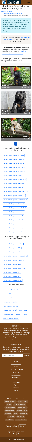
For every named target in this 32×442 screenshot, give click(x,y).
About (16, 385)
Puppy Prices (16, 378)
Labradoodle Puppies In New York (13, 244)
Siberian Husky (9, 410)
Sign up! (22, 426)
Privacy (16, 367)
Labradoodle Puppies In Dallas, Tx (13, 187)
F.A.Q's (16, 390)
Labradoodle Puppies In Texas (12, 264)
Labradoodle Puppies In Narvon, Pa (13, 155)
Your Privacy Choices (16, 369)
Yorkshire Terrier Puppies (10, 306)
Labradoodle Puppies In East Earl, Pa (13, 163)
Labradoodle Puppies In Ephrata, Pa (13, 159)
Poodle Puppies (23, 310)
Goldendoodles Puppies (10, 302)
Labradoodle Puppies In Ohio (11, 272)
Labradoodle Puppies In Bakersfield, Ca (14, 232)
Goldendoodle (22, 407)
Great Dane (20, 416)
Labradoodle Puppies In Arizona (12, 280)
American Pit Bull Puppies (10, 318)
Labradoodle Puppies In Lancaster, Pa (14, 171)
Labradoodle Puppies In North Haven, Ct (15, 224)
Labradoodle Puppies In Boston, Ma (13, 212)
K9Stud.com (20, 440)
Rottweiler (8, 413)
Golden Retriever (10, 407)
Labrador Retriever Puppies (11, 298)
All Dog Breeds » (21, 420)
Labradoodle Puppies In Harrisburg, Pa (14, 179)
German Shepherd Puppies (11, 290)
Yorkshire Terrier (22, 410)
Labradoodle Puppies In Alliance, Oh (13, 204)
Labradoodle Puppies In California (13, 252)
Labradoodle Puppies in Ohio (12, 14)
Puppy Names (16, 375)
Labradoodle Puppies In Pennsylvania (14, 268)
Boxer (15, 413)
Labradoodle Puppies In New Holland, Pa (15, 200)
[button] (11, 85)
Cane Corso (9, 420)
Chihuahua (11, 416)
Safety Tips (16, 372)
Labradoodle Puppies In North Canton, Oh (15, 191)
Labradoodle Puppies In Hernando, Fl (14, 196)
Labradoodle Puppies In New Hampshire (15, 256)
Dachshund (23, 413)
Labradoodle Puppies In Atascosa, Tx (13, 228)
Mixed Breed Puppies (9, 310)
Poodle (9, 404)
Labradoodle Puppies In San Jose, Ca (13, 175)
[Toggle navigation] (28, 2)
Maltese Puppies (8, 314)
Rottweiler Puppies (21, 314)
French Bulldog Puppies (10, 294)
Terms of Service (16, 364)
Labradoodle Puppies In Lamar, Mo (13, 216)
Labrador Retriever (19, 404)
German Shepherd (10, 401)
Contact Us (16, 388)
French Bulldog (22, 401)
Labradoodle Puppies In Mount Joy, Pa (14, 167)
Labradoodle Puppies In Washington (13, 260)
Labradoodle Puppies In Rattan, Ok (13, 220)
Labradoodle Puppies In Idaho (12, 248)
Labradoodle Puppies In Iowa (11, 276)
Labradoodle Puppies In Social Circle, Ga (15, 208)
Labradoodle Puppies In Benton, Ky (13, 183)
